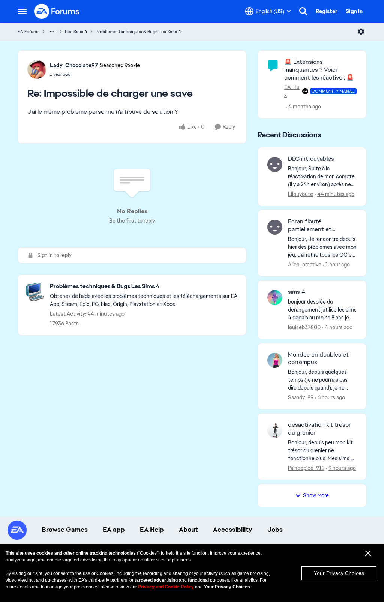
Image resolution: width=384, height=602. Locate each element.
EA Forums (28, 32)
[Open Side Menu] (22, 11)
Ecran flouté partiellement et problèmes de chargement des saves (319, 225)
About (188, 529)
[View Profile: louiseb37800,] (274, 297)
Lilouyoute (300, 194)
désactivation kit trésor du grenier (319, 428)
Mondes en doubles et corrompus (318, 358)
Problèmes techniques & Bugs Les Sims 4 (138, 32)
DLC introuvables (311, 159)
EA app (114, 529)
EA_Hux (292, 91)
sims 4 (296, 292)
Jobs (275, 529)
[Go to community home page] (57, 11)
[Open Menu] (361, 31)
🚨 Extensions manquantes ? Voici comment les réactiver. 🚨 (319, 69)
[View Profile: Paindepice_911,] (274, 430)
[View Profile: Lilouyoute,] (274, 164)
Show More (316, 495)
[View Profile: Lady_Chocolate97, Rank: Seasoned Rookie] (36, 69)
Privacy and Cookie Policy (166, 587)
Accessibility (232, 529)
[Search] (303, 11)
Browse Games (65, 529)
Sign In (354, 11)
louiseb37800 (304, 327)
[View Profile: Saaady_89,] (274, 360)
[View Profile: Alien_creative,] (274, 227)
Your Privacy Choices (339, 573)
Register (327, 11)
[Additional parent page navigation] (52, 31)
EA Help (152, 529)
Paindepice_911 (306, 468)
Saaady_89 (301, 397)
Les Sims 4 (76, 32)
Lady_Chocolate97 (74, 65)
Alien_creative (304, 264)
